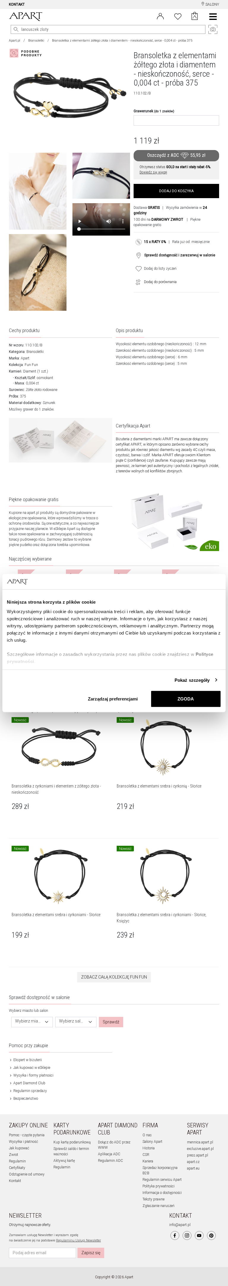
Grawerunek (154, 111)
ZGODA (186, 698)
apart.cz (193, 1162)
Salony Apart (152, 1142)
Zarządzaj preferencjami (113, 698)
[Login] (160, 15)
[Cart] (194, 16)
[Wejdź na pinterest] (211, 1235)
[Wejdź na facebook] (174, 1235)
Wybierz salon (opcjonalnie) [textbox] (72, 1021)
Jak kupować (19, 1148)
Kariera (147, 1161)
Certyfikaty (17, 1168)
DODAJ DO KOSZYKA (176, 191)
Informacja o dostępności (162, 1193)
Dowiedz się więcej (153, 172)
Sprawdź (111, 1022)
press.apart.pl (197, 1155)
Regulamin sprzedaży (29, 1091)
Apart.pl (14, 40)
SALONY (212, 4)
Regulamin (17, 1161)
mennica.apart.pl (200, 1142)
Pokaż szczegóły (192, 679)
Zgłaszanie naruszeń (158, 1206)
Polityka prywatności (158, 1186)
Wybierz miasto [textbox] (28, 1021)
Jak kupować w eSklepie (31, 1068)
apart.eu (193, 1168)
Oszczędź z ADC (176, 155)
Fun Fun (31, 365)
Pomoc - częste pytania (27, 1135)
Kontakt (15, 1181)
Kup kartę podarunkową (72, 1142)
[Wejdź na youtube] (199, 1235)
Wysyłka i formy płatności (32, 1075)
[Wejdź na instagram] (187, 1235)
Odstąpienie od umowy (27, 1174)
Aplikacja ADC (109, 1154)
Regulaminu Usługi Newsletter (78, 1240)
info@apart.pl (180, 1225)
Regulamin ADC (110, 1161)
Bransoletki (36, 40)
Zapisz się (90, 1252)
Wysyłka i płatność (23, 1142)
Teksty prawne (153, 1199)
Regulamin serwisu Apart (162, 1180)
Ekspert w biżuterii (27, 1060)
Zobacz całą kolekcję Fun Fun (114, 977)
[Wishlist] (178, 15)
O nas (147, 1135)
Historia (148, 1148)
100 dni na (158, 219)
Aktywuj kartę (64, 1161)
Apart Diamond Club (28, 1083)
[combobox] (32, 1022)
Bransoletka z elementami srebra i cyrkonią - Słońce (159, 786)
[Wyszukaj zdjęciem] (27, 53)
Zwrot (13, 1155)
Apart (25, 358)
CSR (145, 1155)
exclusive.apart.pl (200, 1149)
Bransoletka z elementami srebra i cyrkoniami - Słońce (56, 914)
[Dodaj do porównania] (137, 282)
